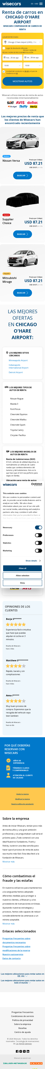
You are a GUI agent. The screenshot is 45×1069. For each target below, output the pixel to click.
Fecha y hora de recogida (13, 52)
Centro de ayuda (22, 1032)
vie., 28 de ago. (33, 58)
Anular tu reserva (22, 794)
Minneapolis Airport (18, 360)
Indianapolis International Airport (18, 366)
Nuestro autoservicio (12, 954)
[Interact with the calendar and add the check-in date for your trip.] (12, 58)
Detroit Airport (16, 372)
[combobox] (4, 65)
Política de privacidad (22, 1020)
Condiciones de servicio (22, 1016)
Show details (31, 561)
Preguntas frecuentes (22, 1012)
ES (32, 4)
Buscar (21, 175)
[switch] (38, 535)
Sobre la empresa (22, 1024)
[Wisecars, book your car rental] (11, 4)
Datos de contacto (11, 958)
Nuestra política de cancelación (22, 804)
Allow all (22, 568)
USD (36, 4)
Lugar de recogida (10, 37)
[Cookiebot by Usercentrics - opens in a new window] (31, 484)
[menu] (40, 3)
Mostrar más (8, 861)
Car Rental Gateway (24, 1043)
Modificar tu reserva (22, 799)
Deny (22, 583)
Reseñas (22, 1028)
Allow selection (22, 575)
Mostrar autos (22, 81)
